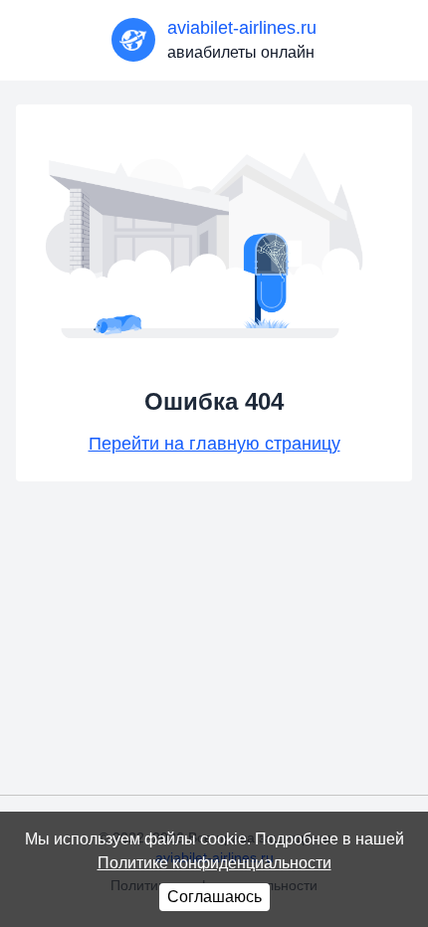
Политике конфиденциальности (214, 862)
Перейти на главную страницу (214, 444)
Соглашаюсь (214, 896)
